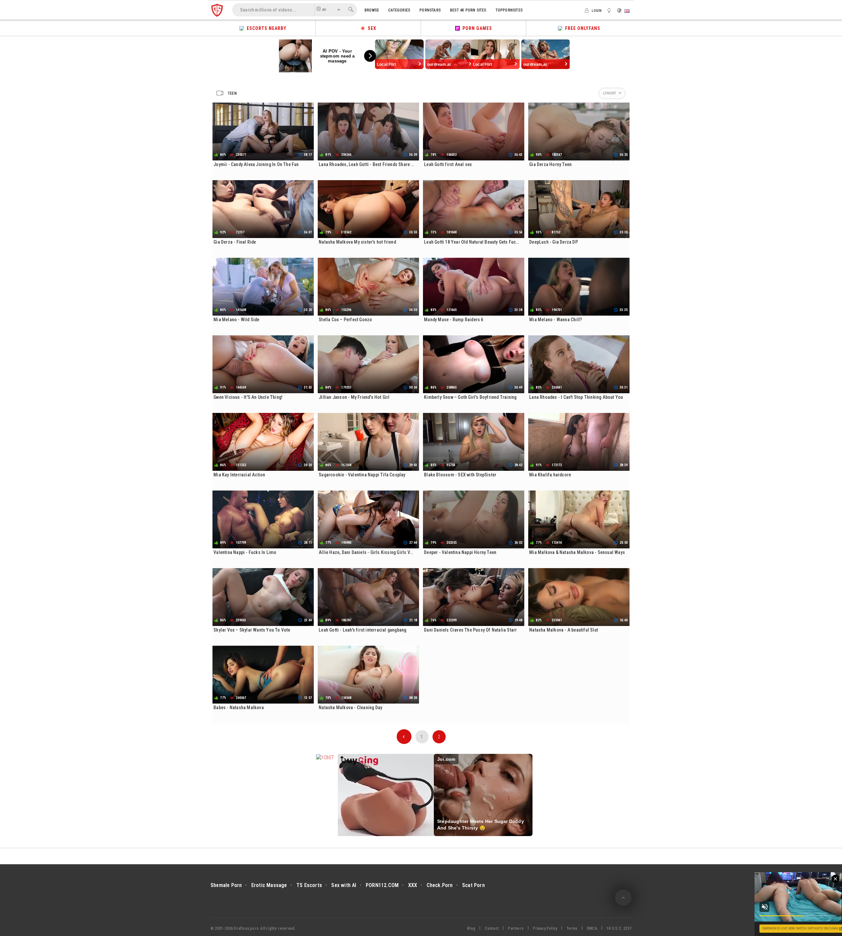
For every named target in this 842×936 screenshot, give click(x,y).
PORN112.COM (382, 885)
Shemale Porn (226, 885)
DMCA (592, 928)
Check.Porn (440, 885)
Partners (516, 928)
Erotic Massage (269, 885)
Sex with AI (343, 885)
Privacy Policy (545, 928)
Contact (492, 928)
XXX (412, 885)
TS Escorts (309, 885)
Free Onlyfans (581, 28)
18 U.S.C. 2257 (619, 928)
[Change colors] (610, 10)
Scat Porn (473, 885)
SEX (370, 28)
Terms (572, 928)
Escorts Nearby (265, 28)
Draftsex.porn (246, 928)
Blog (471, 928)
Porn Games (476, 28)
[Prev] (404, 736)
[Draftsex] (217, 10)
